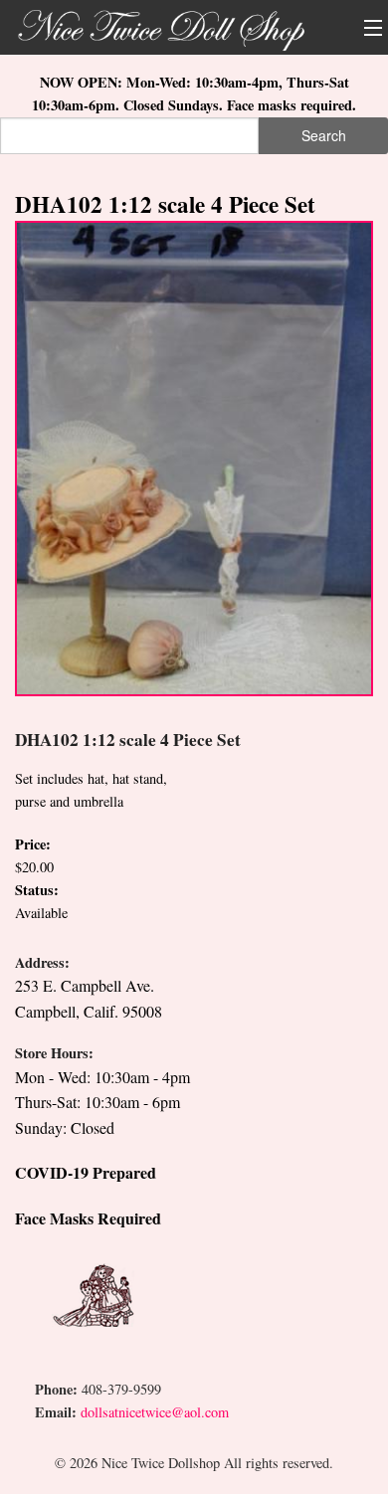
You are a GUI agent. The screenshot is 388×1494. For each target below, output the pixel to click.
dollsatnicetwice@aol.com (155, 1411)
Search (323, 135)
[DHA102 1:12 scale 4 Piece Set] (194, 456)
